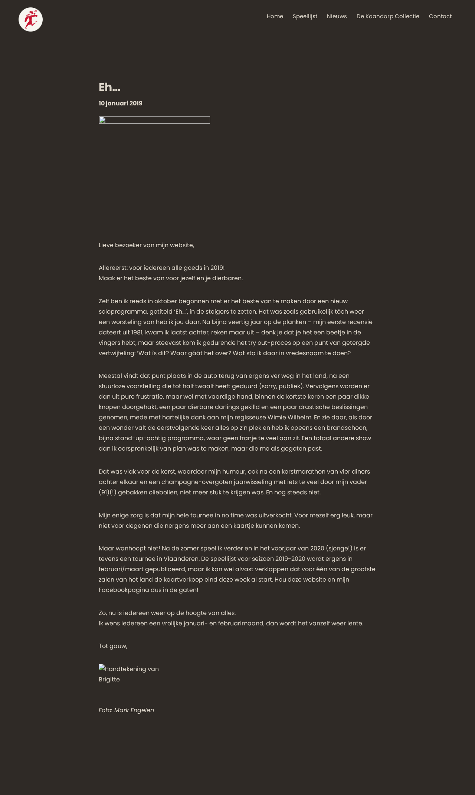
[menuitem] (275, 12)
